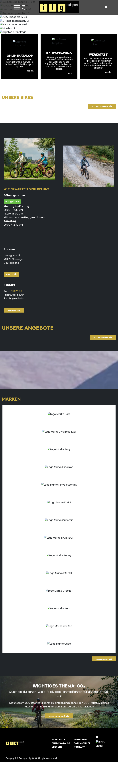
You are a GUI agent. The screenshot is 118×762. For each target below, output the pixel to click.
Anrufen (12, 310)
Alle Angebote (100, 337)
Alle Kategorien (99, 106)
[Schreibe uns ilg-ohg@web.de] (106, 7)
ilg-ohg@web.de (14, 298)
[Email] (98, 737)
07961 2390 (15, 291)
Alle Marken (102, 659)
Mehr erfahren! (57, 716)
